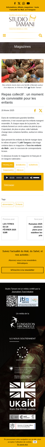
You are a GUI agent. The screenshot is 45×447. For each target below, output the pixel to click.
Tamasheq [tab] (8, 170)
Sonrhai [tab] (33, 165)
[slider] (36, 177)
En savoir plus (22, 444)
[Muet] (31, 177)
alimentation (7, 204)
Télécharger (9, 185)
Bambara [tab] (21, 165)
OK (35, 442)
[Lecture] (7, 177)
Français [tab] (8, 165)
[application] (22, 177)
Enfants (19, 204)
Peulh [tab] (20, 170)
